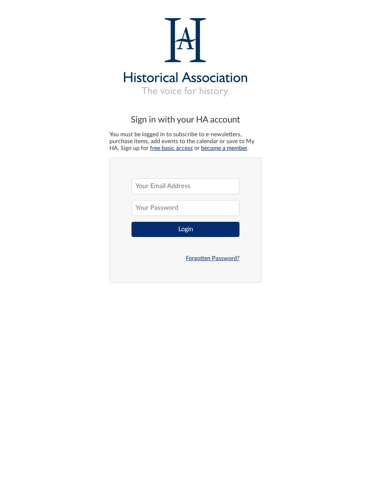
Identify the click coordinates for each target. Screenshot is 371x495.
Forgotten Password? (212, 258)
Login (185, 229)
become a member (224, 148)
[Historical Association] (185, 54)
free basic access (171, 148)
